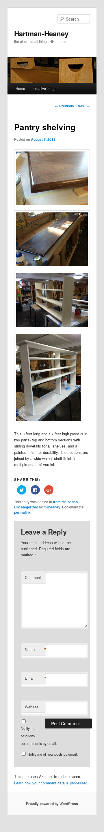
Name (35, 649)
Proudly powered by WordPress (52, 803)
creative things (45, 88)
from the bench (65, 501)
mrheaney (52, 507)
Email (35, 678)
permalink (22, 512)
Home (20, 88)
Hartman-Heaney (41, 33)
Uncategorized (26, 507)
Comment (33, 577)
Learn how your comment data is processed (50, 783)
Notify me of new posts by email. (52, 754)
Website (31, 707)
